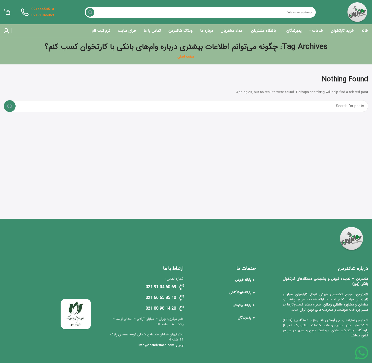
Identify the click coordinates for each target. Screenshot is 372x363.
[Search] (90, 12)
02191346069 (42, 15)
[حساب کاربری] (6, 31)
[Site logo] (357, 12)
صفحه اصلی (186, 56)
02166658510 (42, 9)
